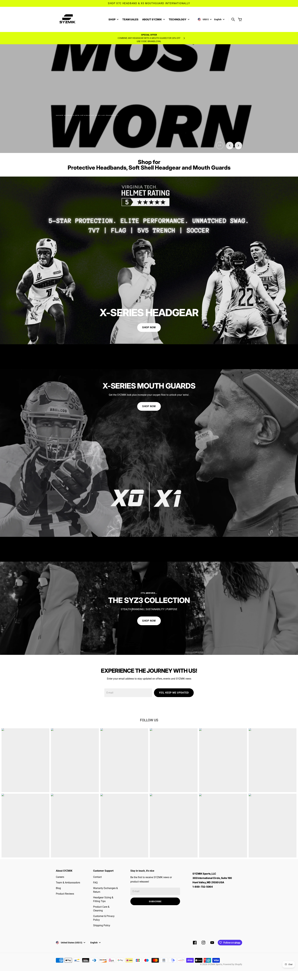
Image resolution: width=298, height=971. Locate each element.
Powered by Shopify (232, 964)
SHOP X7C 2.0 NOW (73, 138)
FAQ (95, 882)
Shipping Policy (101, 925)
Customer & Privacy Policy (104, 918)
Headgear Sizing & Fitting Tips (103, 899)
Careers (60, 876)
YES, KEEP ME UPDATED (174, 692)
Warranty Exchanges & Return (105, 890)
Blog (58, 888)
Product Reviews (65, 893)
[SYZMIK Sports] (68, 19)
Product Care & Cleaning (101, 908)
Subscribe (155, 901)
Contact (97, 876)
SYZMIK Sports (215, 964)
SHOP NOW (149, 327)
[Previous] (229, 145)
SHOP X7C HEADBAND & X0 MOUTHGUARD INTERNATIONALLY (149, 3)
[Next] (238, 145)
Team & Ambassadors (68, 882)
